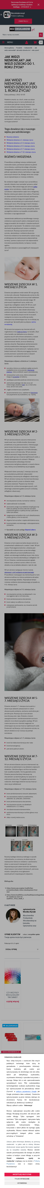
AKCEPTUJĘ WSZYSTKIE (22, 1174)
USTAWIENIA (22, 1183)
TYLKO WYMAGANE (22, 1179)
